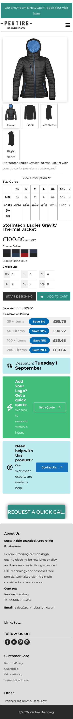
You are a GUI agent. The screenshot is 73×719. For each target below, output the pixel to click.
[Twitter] (14, 642)
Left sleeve (49, 125)
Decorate (8, 308)
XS (7, 274)
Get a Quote (47, 407)
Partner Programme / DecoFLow (26, 700)
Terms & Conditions (16, 680)
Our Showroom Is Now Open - (37, 10)
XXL (42, 284)
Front (11, 125)
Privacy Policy (13, 674)
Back (30, 125)
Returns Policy (13, 663)
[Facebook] (7, 642)
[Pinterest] (20, 642)
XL (24, 284)
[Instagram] (27, 642)
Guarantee (11, 668)
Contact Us (49, 467)
